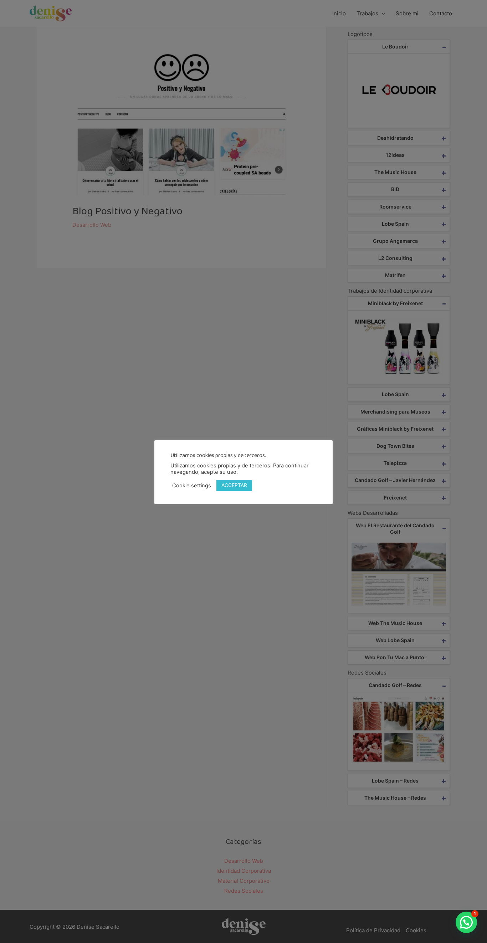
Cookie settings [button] (191, 485)
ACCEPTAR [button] (234, 485)
